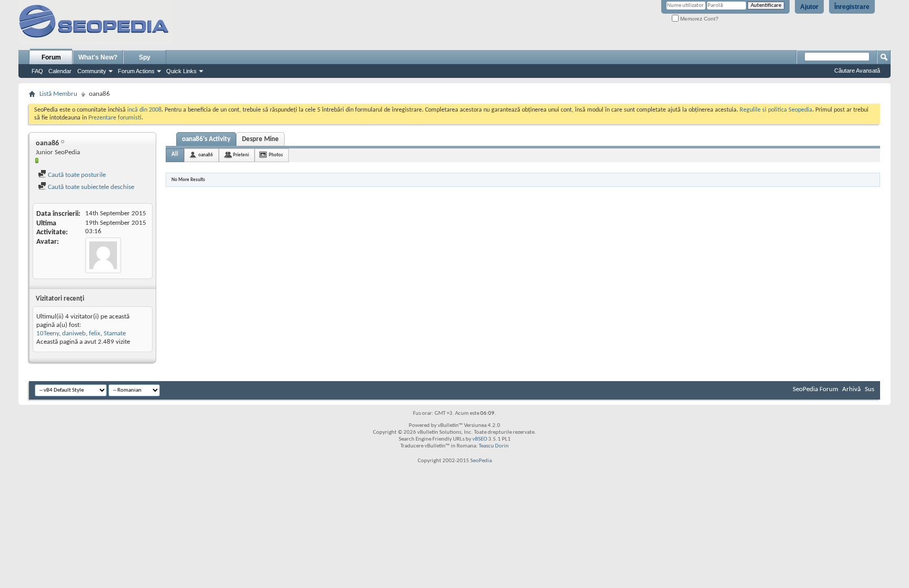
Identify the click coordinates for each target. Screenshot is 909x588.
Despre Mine (260, 139)
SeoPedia (481, 461)
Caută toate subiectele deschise (90, 187)
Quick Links (181, 71)
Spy (144, 57)
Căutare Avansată (857, 70)
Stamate (115, 333)
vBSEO (479, 439)
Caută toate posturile (76, 175)
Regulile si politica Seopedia (776, 110)
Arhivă (851, 389)
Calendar (60, 71)
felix (94, 333)
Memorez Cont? (699, 19)
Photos (276, 155)
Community (91, 71)
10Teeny (47, 333)
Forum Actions (136, 71)
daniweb (74, 333)
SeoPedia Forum (815, 389)
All (174, 154)
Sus (869, 389)
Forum (51, 57)
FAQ (37, 71)
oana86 (205, 155)
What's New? (97, 57)
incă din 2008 (144, 110)
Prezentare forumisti (115, 118)
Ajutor (809, 7)
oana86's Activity (206, 139)
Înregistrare (852, 7)
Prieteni (241, 155)
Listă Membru (58, 94)
